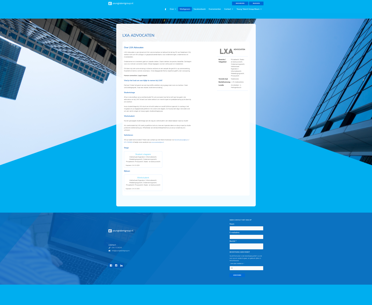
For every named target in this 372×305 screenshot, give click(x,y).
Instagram (116, 265)
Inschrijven (240, 3)
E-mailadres (234, 232)
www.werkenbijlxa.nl (157, 142)
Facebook (110, 265)
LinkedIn (121, 265)
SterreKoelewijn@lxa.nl (181, 140)
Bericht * (233, 241)
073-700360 (128, 142)
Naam (232, 224)
